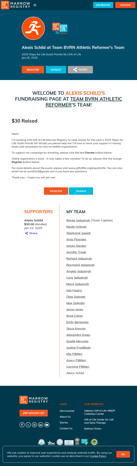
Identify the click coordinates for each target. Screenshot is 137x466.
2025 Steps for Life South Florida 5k (44, 54)
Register (33, 69)
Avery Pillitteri (76, 360)
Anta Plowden (76, 239)
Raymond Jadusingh (80, 265)
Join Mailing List (33, 413)
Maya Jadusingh (77, 284)
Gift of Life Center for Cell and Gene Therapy (99, 421)
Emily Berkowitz (77, 322)
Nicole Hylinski (76, 227)
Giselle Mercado (77, 341)
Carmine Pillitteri (77, 367)
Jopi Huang (74, 290)
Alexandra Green (78, 335)
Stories (64, 422)
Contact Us (66, 428)
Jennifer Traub (76, 252)
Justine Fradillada (78, 347)
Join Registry (103, 5)
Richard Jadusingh (79, 258)
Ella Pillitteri (74, 354)
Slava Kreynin (76, 328)
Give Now (125, 5)
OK (123, 454)
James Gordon (76, 246)
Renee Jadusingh (78, 220)
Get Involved (67, 410)
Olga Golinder (76, 297)
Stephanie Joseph (78, 233)
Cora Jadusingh (77, 277)
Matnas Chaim (92, 428)
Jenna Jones (74, 309)
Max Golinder (75, 303)
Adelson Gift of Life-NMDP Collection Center (99, 412)
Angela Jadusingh (78, 271)
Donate (56, 69)
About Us (65, 416)
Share (33, 233)
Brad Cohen (74, 316)
